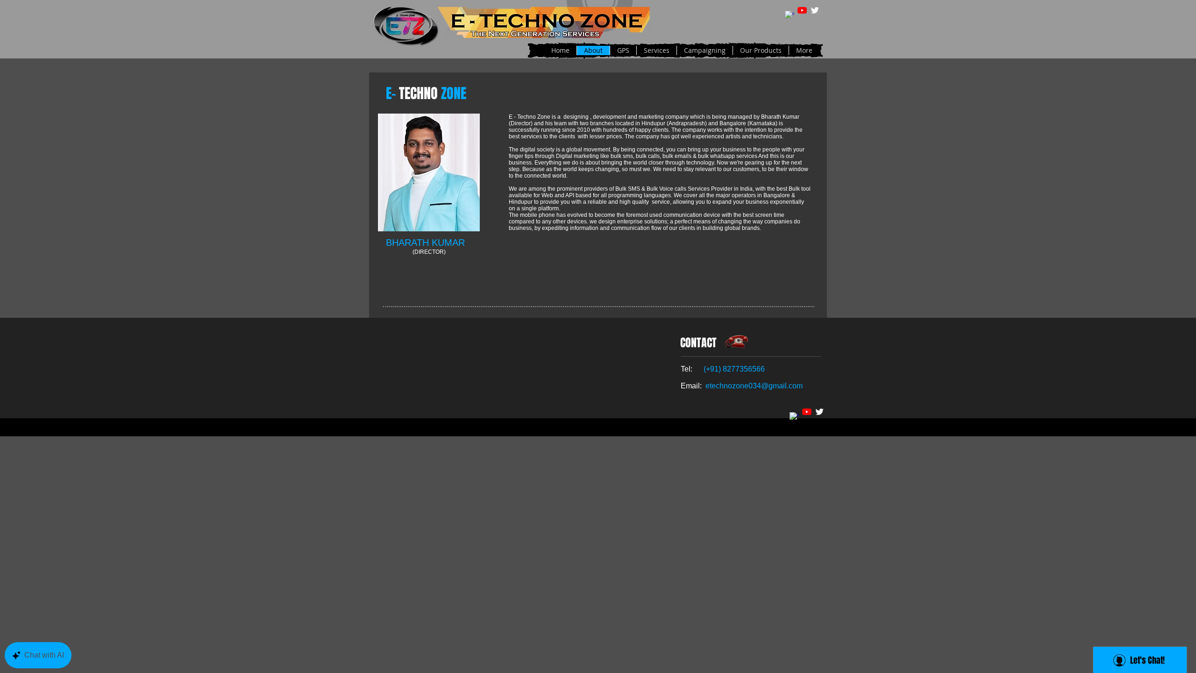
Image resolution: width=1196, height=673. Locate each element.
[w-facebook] (789, 15)
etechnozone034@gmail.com (754, 386)
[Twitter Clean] (814, 10)
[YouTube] (802, 10)
